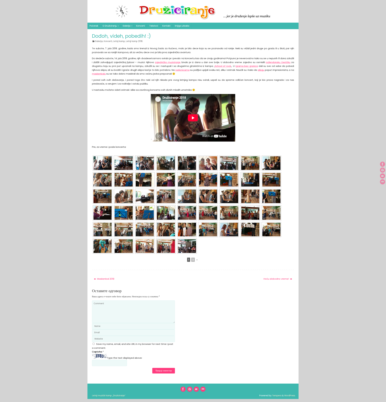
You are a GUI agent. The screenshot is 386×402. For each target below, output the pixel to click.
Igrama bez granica (247, 66)
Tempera (277, 395)
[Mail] (382, 181)
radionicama (182, 70)
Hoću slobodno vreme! (277, 278)
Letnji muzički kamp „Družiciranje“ (108, 395)
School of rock (223, 66)
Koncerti (108, 41)
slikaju (261, 70)
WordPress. (290, 395)
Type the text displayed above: (124, 357)
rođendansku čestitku (278, 62)
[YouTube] (382, 176)
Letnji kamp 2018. (134, 41)
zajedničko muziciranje (167, 62)
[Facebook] (382, 164)
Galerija (99, 41)
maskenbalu (99, 73)
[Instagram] (382, 170)
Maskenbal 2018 (105, 278)
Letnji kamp (119, 41)
